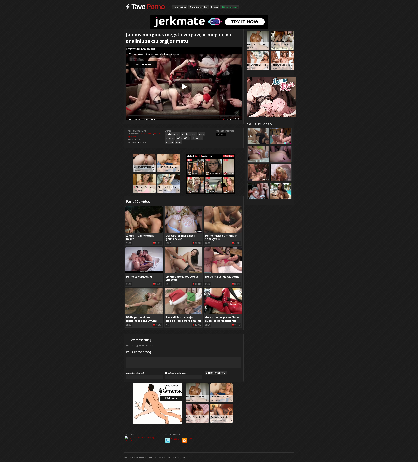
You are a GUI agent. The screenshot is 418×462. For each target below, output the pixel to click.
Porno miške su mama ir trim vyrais (221, 237)
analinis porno (172, 134)
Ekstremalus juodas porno (222, 276)
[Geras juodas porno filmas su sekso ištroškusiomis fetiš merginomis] (223, 313)
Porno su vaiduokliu (139, 276)
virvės (178, 142)
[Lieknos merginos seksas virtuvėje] (183, 272)
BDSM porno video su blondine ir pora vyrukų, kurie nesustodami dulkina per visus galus (143, 322)
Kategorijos (180, 7)
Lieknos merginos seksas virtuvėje (182, 278)
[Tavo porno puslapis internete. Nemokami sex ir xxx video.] (145, 10)
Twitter (175, 439)
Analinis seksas (146, 133)
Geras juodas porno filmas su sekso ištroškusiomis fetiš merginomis (222, 321)
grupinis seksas (189, 134)
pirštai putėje (183, 138)
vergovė (169, 142)
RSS (190, 439)
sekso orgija (197, 138)
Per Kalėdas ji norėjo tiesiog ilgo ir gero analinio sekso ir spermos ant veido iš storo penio (183, 322)
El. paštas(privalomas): (175, 373)
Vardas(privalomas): (135, 373)
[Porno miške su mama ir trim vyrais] (223, 231)
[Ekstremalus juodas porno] (223, 272)
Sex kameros (230, 7)
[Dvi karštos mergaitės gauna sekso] (183, 231)
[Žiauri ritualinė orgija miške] (144, 231)
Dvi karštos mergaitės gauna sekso (180, 237)
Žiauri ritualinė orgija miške (140, 237)
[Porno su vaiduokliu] (144, 272)
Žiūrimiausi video (199, 7)
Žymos (214, 7)
